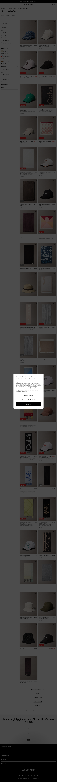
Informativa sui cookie (32, 390)
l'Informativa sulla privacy (22, 391)
